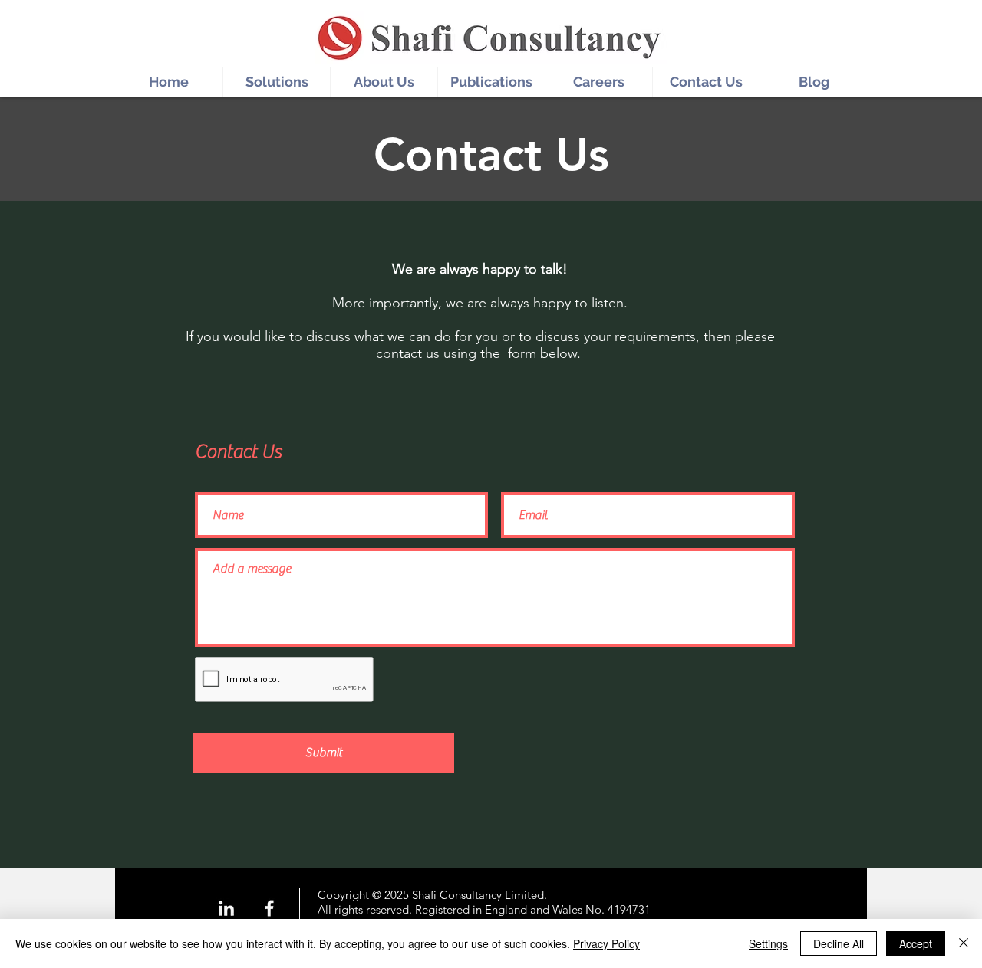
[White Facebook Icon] (269, 908)
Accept (915, 943)
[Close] (963, 943)
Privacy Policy (606, 943)
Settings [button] (768, 943)
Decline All (838, 943)
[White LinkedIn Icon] (226, 908)
